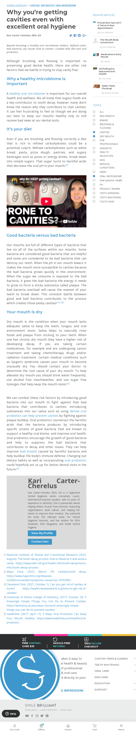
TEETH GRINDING (109, 193)
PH (101, 184)
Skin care (101, 677)
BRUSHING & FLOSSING (107, 126)
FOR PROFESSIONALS (109, 142)
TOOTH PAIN (107, 201)
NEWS (103, 171)
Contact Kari (39, 541)
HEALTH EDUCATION (106, 153)
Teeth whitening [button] (107, 664)
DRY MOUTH (47, 5)
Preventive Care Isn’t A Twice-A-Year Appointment (109, 25)
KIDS (102, 160)
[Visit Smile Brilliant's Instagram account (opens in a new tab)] (37, 715)
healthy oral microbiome (27, 93)
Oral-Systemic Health (111, 180)
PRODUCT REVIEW (110, 188)
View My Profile (42, 533)
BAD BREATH (107, 116)
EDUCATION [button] (102, 683)
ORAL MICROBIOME (65, 5)
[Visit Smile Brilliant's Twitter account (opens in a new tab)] (42, 715)
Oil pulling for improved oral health (107, 71)
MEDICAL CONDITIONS (107, 165)
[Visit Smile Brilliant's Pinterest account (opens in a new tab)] (47, 715)
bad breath (29, 451)
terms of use (66, 710)
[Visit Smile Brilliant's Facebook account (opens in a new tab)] (32, 715)
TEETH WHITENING (110, 197)
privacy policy (31, 710)
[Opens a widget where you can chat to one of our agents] (11, 714)
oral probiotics (75, 460)
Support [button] (101, 689)
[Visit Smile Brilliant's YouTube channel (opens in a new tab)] (27, 715)
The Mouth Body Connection (109, 41)
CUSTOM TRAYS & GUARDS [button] (111, 658)
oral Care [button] (102, 670)
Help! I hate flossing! (108, 87)
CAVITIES (35, 5)
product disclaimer (49, 710)
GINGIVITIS (106, 148)
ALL (102, 111)
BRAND (104, 120)
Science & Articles (17, 5)
